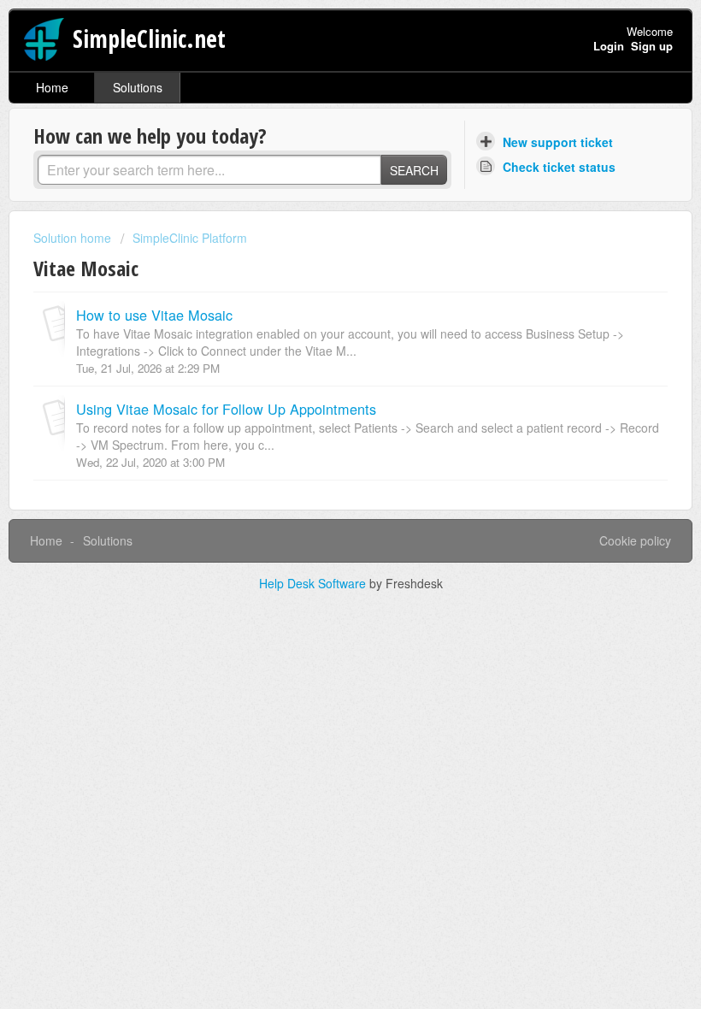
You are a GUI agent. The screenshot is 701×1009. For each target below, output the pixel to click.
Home (52, 87)
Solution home (74, 237)
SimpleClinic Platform (190, 237)
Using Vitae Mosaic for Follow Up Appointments (226, 408)
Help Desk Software (314, 583)
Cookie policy (635, 540)
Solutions (137, 87)
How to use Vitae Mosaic (154, 314)
